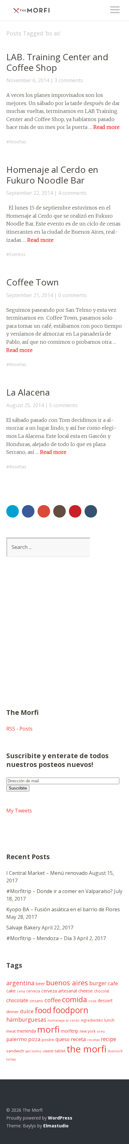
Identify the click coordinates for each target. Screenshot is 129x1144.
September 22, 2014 (29, 192)
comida (74, 999)
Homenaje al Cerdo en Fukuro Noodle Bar (52, 174)
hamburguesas (26, 1019)
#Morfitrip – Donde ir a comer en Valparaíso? (59, 891)
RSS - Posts (19, 728)
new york (87, 1031)
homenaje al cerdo (64, 1020)
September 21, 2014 (29, 295)
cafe (113, 983)
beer (40, 984)
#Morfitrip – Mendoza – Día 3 (41, 938)
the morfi (86, 1049)
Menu (115, 9)
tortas (11, 1059)
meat (11, 1031)
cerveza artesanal (59, 991)
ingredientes (92, 1020)
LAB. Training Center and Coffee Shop (57, 62)
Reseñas (17, 142)
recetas (93, 1040)
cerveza (33, 990)
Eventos (17, 254)
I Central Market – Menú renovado (47, 873)
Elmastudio (56, 1126)
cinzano (36, 1000)
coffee (52, 1000)
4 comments (72, 192)
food (43, 1010)
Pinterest (75, 511)
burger (97, 983)
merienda (26, 1031)
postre (48, 1039)
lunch (109, 1020)
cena (21, 991)
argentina (20, 983)
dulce (27, 1011)
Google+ (44, 511)
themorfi (115, 1051)
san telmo (33, 1051)
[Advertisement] (64, 640)
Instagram (59, 511)
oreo (101, 1031)
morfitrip (69, 1031)
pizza (34, 1039)
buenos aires (67, 982)
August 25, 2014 (25, 405)
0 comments (72, 295)
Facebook (28, 511)
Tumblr (91, 511)
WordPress (60, 1118)
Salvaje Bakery (23, 927)
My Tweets (19, 810)
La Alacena (28, 392)
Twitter (12, 511)
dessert (105, 1000)
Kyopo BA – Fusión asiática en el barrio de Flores (63, 909)
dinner (12, 1011)
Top (116, 1126)
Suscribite (18, 788)
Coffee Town (32, 282)
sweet (48, 1050)
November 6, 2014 (27, 80)
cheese (85, 990)
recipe (108, 1039)
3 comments (68, 80)
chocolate (17, 1000)
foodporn (70, 1010)
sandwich (15, 1051)
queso (62, 1039)
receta (78, 1039)
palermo (16, 1039)
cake (11, 991)
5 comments (63, 405)
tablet (60, 1051)
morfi (48, 1029)
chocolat (101, 990)
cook (92, 1001)
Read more (106, 127)
